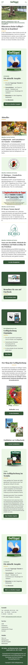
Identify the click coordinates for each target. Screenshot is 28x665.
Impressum (4, 625)
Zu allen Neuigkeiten (14, 262)
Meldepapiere (5, 640)
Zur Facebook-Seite (10, 297)
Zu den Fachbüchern (14, 444)
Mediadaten (4, 643)
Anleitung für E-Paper (7, 629)
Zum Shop (8, 354)
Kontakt (3, 631)
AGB (2, 624)
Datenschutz (4, 627)
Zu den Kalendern (14, 413)
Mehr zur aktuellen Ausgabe (12, 104)
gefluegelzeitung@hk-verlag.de (13, 616)
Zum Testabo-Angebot (11, 516)
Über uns (3, 638)
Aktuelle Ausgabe (6, 641)
